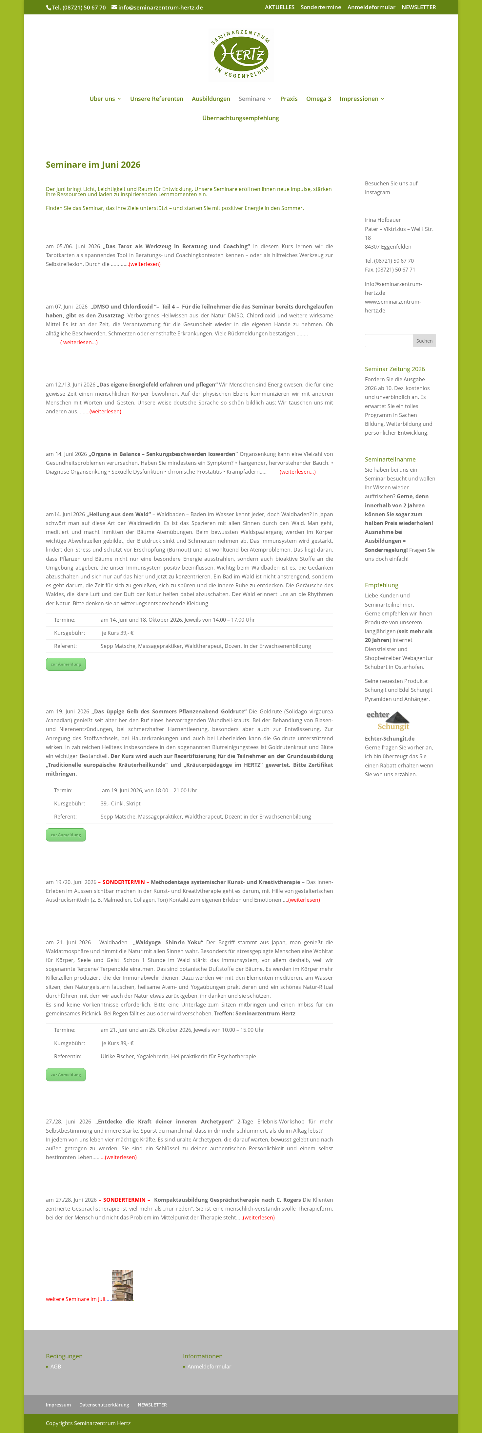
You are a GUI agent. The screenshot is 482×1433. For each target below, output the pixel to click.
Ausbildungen (211, 99)
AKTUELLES (279, 7)
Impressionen (359, 99)
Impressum (58, 1405)
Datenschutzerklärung (104, 1405)
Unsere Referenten (156, 99)
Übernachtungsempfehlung (240, 119)
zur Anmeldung (66, 664)
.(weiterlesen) (144, 264)
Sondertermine (321, 7)
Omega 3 (318, 99)
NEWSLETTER (419, 7)
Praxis (289, 99)
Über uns (102, 99)
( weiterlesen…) (78, 342)
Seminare (252, 99)
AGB (55, 1366)
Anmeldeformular (371, 7)
